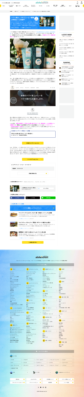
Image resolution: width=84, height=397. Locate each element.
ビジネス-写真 (61, 330)
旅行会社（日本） (46, 320)
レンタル (31, 312)
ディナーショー (13, 300)
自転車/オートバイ (30, 316)
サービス (31, 300)
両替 (27, 306)
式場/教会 (44, 281)
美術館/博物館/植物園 (14, 340)
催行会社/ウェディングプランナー (49, 273)
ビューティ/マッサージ (33, 283)
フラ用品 (44, 303)
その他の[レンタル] (30, 320)
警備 (60, 337)
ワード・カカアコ (40, 359)
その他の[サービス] (30, 309)
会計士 (60, 299)
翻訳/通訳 (61, 323)
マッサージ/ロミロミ (30, 285)
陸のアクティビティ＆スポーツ (16, 331)
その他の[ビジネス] (62, 338)
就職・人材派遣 (48, 340)
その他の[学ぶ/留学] (30, 341)
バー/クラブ (12, 298)
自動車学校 (28, 332)
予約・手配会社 (29, 278)
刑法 (60, 292)
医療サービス (45, 337)
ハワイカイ (64, 365)
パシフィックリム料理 (14, 276)
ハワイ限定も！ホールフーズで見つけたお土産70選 (67, 71)
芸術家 (60, 332)
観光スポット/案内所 (14, 342)
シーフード (12, 273)
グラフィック (61, 329)
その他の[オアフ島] (14, 368)
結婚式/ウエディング (49, 269)
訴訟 (60, 284)
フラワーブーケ (46, 276)
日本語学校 (28, 338)
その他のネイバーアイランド (64, 372)
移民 (60, 285)
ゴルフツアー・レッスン (47, 296)
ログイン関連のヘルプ (66, 379)
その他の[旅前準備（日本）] (48, 326)
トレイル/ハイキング (14, 338)
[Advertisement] (67, 111)
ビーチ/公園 (12, 337)
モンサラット (39, 362)
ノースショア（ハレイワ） (54, 359)
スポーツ (11, 318)
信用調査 (60, 334)
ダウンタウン (26, 365)
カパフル (51, 362)
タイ (11, 293)
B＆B (27, 276)
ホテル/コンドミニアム (33, 269)
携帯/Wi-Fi (28, 318)
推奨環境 (50, 382)
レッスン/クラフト (13, 334)
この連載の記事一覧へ (32, 242)
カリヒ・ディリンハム (15, 365)
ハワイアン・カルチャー (31, 329)
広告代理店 (61, 326)
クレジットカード (62, 303)
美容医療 (28, 293)
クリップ (36, 19)
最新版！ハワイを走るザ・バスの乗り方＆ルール (67, 76)
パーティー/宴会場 (46, 279)
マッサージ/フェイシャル (31, 334)
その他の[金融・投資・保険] (64, 307)
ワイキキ (12, 359)
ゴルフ (46, 290)
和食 (11, 278)
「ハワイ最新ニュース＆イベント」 (33, 208)
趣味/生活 (12, 321)
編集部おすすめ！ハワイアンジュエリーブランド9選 (67, 80)
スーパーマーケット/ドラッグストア (17, 312)
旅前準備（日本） (48, 317)
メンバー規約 (66, 382)
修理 (60, 276)
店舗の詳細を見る (33, 173)
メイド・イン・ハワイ (40, 181)
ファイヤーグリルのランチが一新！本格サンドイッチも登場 (66, 44)
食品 (11, 317)
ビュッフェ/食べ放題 (14, 279)
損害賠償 (60, 289)
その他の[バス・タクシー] (48, 313)
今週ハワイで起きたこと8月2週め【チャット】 (66, 56)
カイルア (64, 359)
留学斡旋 (28, 340)
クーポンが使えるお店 (6, 2)
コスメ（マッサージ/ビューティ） (33, 292)
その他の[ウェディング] (47, 287)
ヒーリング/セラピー (30, 295)
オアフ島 (15, 355)
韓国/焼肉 (12, 290)
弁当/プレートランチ (14, 281)
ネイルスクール (29, 335)
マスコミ (60, 324)
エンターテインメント (14, 335)
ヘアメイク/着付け (46, 278)
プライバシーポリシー (34, 382)
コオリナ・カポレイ (40, 365)
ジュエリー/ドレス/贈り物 (48, 282)
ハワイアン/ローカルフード (15, 284)
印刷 (60, 327)
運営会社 (17, 379)
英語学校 (28, 326)
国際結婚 (44, 275)
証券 (60, 304)
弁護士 (63, 281)
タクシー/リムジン (46, 310)
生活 (60, 316)
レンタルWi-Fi (45, 324)
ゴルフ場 (44, 295)
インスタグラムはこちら (32, 159)
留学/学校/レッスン (33, 323)
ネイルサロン (28, 287)
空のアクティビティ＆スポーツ (16, 332)
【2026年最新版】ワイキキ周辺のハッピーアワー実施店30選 (67, 67)
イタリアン (12, 282)
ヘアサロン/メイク (30, 289)
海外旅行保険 (45, 323)
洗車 (60, 275)
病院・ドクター (48, 331)
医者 (43, 333)
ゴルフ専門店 (45, 293)
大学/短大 (28, 330)
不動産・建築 (64, 342)
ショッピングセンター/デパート (16, 310)
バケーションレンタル (30, 273)
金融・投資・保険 (65, 297)
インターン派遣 (29, 343)
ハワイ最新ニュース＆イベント (25, 27)
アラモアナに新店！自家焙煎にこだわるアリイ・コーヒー (66, 48)
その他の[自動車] (62, 278)
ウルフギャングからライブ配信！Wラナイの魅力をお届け (66, 52)
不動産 (60, 346)
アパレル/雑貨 (13, 314)
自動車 (63, 269)
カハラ (12, 362)
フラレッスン (45, 304)
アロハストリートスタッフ (17, 382)
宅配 (11, 301)
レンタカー (28, 315)
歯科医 (44, 335)
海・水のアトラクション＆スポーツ (17, 329)
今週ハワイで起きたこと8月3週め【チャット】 (66, 40)
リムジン (44, 284)
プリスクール (28, 327)
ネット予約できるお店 (16, 2)
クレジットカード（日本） (48, 321)
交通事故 (60, 287)
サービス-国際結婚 (30, 307)
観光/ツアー (15, 325)
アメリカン (12, 275)
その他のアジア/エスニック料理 (16, 304)
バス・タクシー (48, 307)
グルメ (14, 269)
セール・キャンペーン (29, 181)
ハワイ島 (37, 372)
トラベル (60, 313)
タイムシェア (28, 275)
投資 (60, 306)
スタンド (60, 273)
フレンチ (11, 296)
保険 (60, 301)
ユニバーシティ (65, 362)
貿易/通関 (61, 335)
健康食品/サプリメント (30, 296)
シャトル (44, 312)
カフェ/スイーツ (13, 287)
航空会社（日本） (46, 327)
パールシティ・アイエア (53, 365)
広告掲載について (50, 379)
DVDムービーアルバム (30, 303)
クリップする (45, 188)
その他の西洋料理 (13, 303)
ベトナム (11, 292)
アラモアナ (26, 359)
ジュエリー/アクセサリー (15, 315)
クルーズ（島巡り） (30, 279)
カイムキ (25, 362)
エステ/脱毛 (28, 290)
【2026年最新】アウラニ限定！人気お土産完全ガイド (67, 84)
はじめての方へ (34, 379)
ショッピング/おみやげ (17, 308)
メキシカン (12, 295)
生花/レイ (12, 320)
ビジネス (63, 320)
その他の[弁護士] (62, 293)
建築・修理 (61, 344)
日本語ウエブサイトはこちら (32, 143)
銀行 (27, 304)
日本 (14, 372)
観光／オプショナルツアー (15, 327)
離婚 (60, 290)
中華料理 (11, 289)
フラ (46, 300)
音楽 (27, 337)
